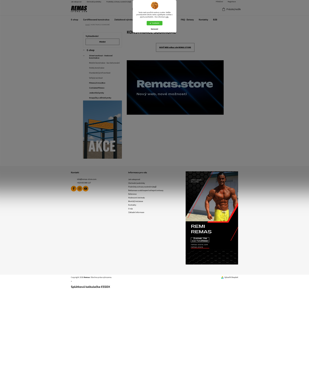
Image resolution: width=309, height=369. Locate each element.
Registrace (232, 1)
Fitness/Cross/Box (97, 83)
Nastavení (154, 29)
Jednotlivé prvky (96, 93)
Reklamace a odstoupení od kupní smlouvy (145, 190)
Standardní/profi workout (99, 73)
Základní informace (136, 212)
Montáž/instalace (135, 201)
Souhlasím (155, 23)
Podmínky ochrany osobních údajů (118, 2)
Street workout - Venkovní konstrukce (100, 56)
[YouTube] (85, 188)
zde (167, 17)
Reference (132, 194)
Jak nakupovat (76, 2)
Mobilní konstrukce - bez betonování (104, 63)
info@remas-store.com (86, 179)
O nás (130, 208)
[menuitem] (74, 19)
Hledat (102, 41)
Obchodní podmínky (94, 2)
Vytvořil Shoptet (231, 277)
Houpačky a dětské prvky (100, 97)
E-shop (90, 50)
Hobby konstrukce (96, 68)
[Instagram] (79, 188)
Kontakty (132, 205)
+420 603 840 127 (84, 182)
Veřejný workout (96, 78)
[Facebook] (73, 188)
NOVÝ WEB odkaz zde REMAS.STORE (175, 47)
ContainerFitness (96, 88)
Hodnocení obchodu (136, 197)
